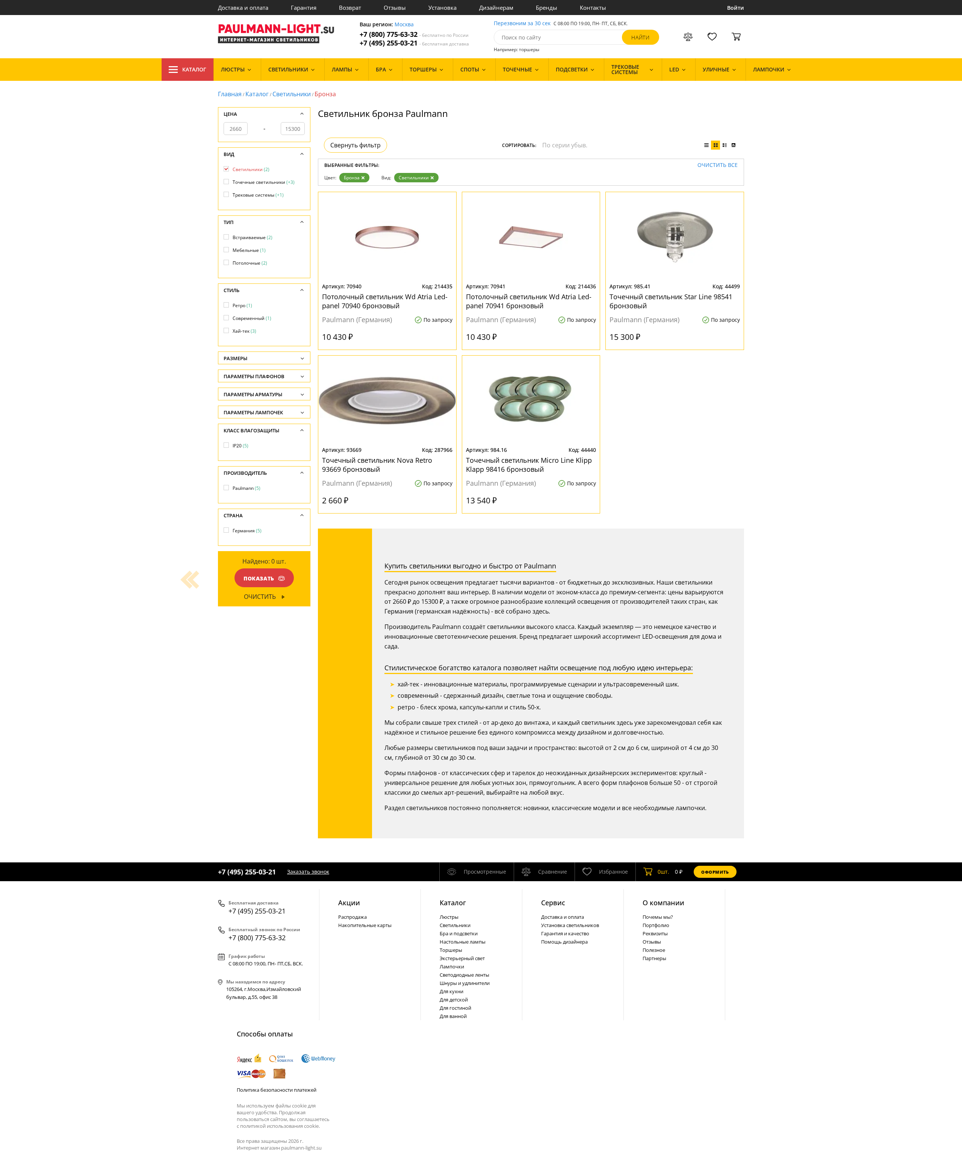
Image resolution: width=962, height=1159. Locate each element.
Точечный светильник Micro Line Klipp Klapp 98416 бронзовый (529, 465)
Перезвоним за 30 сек (522, 23)
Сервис (553, 902)
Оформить (715, 872)
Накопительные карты (365, 925)
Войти (735, 7)
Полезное (654, 950)
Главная (230, 94)
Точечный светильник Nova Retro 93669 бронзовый (377, 465)
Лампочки (452, 966)
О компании (663, 902)
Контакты (593, 7)
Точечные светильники (264, 182)
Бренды (546, 7)
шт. (663, 871)
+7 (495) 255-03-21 (414, 43)
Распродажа (352, 917)
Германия (247, 530)
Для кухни (451, 991)
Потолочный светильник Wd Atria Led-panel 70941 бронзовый (528, 301)
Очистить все (717, 165)
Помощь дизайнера (564, 941)
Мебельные (249, 250)
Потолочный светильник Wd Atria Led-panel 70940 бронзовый (385, 301)
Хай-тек (244, 331)
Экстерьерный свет (462, 958)
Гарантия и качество (565, 933)
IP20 (240, 445)
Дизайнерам (496, 7)
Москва (404, 24)
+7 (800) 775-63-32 (414, 34)
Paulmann (246, 488)
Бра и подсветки (459, 933)
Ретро (242, 305)
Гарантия (303, 7)
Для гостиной (455, 1007)
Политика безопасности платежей (276, 1089)
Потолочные (250, 263)
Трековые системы (258, 195)
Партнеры (654, 958)
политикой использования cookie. (280, 1126)
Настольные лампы (463, 941)
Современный (252, 318)
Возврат (350, 7)
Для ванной (453, 1016)
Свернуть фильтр (355, 145)
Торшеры (451, 950)
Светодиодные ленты (464, 974)
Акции (349, 902)
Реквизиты (655, 933)
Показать (259, 578)
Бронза (352, 177)
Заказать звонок (308, 871)
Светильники (291, 94)
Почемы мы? (658, 917)
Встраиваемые (252, 237)
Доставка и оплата (243, 7)
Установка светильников (570, 925)
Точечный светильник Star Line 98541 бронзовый (671, 301)
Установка (442, 7)
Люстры (449, 917)
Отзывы (395, 7)
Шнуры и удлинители (465, 983)
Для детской (454, 999)
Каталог (194, 69)
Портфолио (656, 925)
